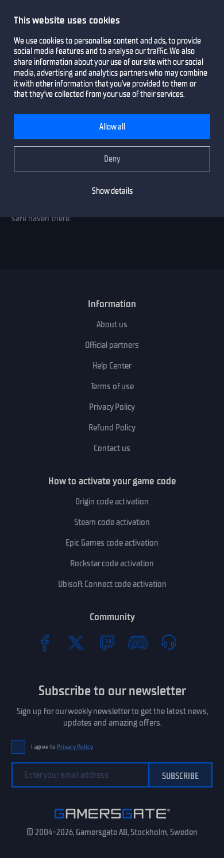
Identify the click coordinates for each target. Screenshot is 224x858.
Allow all (112, 127)
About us (112, 324)
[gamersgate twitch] (106, 642)
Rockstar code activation (112, 563)
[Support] (168, 642)
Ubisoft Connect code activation (112, 584)
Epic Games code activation (112, 543)
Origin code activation (112, 501)
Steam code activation (112, 522)
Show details (112, 191)
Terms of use (112, 386)
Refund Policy (112, 427)
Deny (112, 159)
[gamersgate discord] (137, 642)
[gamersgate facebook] (44, 642)
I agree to (62, 747)
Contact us (112, 448)
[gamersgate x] (75, 642)
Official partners (112, 345)
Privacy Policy (112, 407)
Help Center (112, 365)
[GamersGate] (112, 820)
